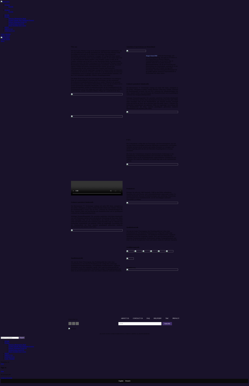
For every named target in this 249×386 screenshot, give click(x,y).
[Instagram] (73, 323)
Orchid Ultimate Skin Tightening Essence (21, 20)
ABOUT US (125, 318)
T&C (167, 318)
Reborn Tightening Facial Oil (18, 22)
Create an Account (6, 378)
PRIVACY (176, 318)
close (2, 364)
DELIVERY (158, 318)
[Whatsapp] (77, 323)
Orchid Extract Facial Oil (16, 24)
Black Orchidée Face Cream (17, 25)
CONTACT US (138, 318)
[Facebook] (70, 323)
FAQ (148, 318)
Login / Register (10, 359)
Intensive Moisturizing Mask (17, 18)
